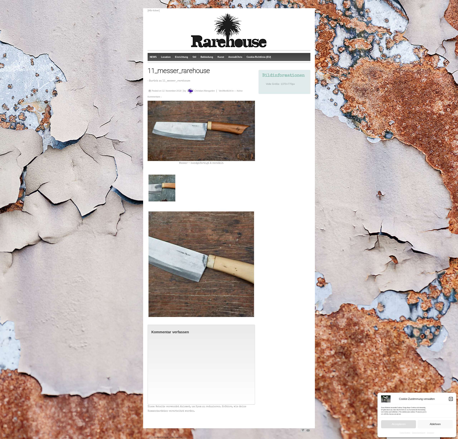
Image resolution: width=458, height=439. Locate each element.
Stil (194, 57)
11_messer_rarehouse (176, 81)
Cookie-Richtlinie (405, 432)
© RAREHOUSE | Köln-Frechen (168, 437)
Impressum (430, 432)
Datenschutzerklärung (418, 432)
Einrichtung (181, 57)
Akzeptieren (399, 424)
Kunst (221, 57)
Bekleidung (207, 57)
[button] (451, 399)
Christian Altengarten (204, 91)
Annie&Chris (235, 57)
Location (166, 57)
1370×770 (286, 83)
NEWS (153, 57)
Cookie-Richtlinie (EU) (259, 57)
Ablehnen (435, 424)
